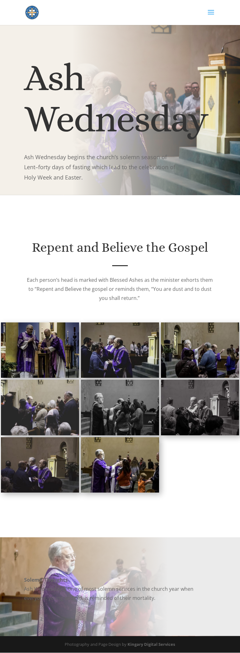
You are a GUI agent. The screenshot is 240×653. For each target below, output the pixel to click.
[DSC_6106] (40, 376)
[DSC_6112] (40, 434)
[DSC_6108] (120, 376)
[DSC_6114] (120, 434)
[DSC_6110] (200, 376)
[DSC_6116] (120, 491)
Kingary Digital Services (151, 644)
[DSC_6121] (40, 491)
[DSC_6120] (200, 434)
